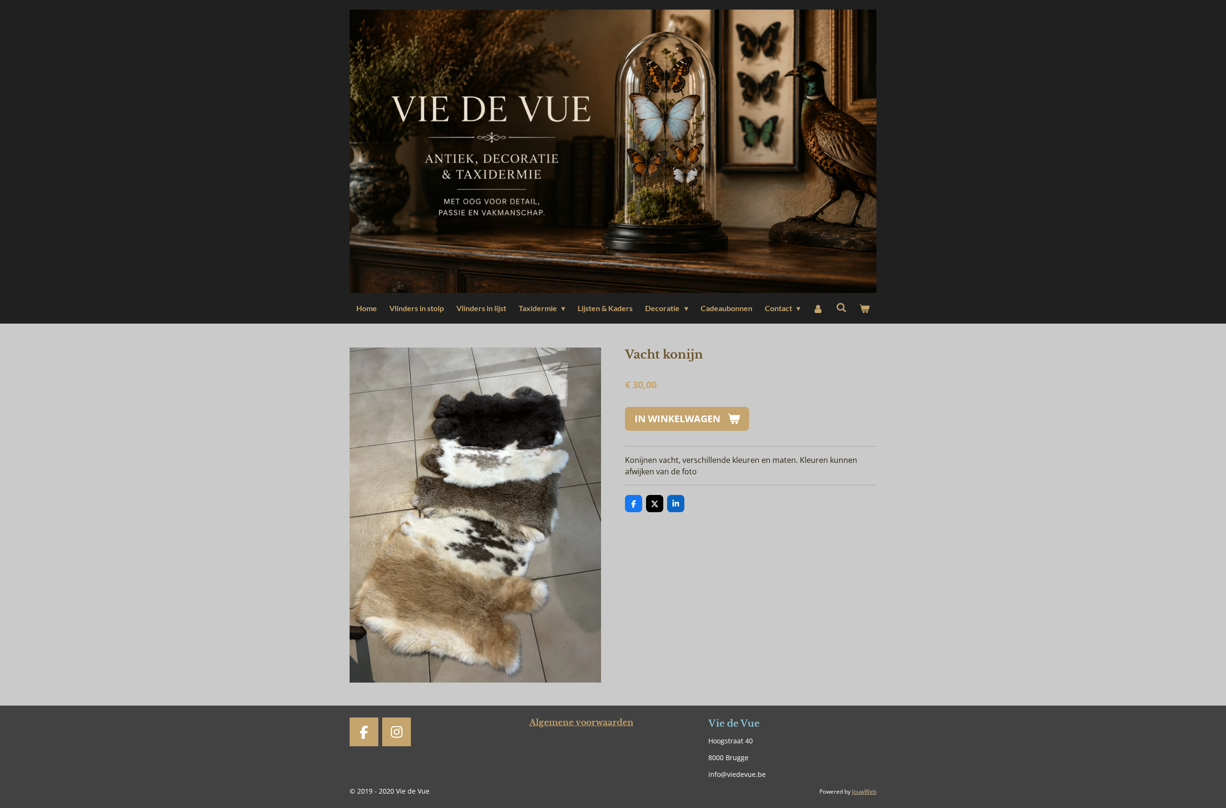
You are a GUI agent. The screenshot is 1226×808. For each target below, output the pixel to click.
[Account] (817, 308)
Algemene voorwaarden (581, 722)
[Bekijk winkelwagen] (864, 308)
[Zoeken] (840, 307)
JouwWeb (864, 791)
